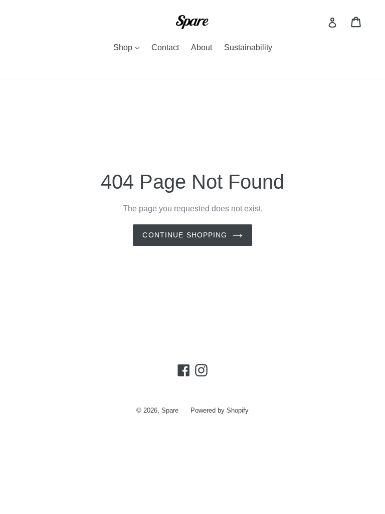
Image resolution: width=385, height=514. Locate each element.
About (201, 47)
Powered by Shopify (219, 410)
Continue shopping (184, 235)
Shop (128, 47)
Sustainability (248, 47)
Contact (165, 47)
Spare (169, 410)
